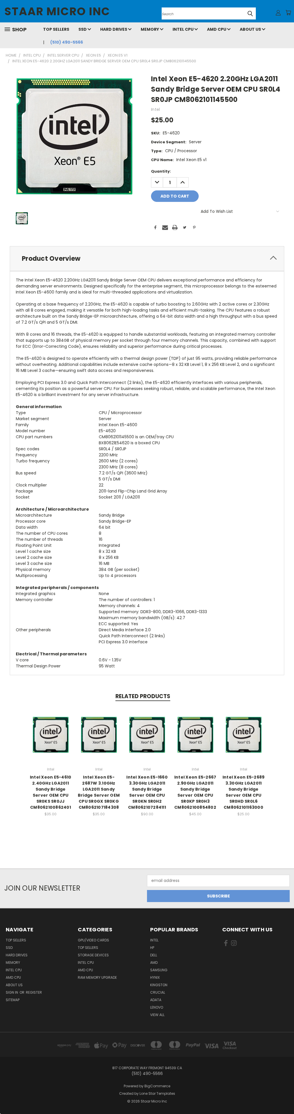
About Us (251, 29)
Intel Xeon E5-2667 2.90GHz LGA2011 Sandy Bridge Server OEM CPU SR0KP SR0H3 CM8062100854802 (195, 792)
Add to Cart (51, 739)
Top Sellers (56, 29)
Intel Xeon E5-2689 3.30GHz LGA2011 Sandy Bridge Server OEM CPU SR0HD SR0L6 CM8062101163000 (244, 792)
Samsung (158, 970)
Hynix (155, 977)
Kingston (158, 984)
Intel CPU (183, 29)
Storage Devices (93, 955)
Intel (154, 940)
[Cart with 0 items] (288, 13)
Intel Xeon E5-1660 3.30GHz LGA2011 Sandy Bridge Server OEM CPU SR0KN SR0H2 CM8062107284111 (147, 792)
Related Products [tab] (142, 696)
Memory (150, 29)
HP (152, 947)
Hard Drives (114, 29)
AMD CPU (217, 29)
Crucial (157, 992)
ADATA (155, 999)
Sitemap (13, 999)
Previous (285, 1096)
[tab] (147, 258)
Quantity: (161, 171)
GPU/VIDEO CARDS (93, 940)
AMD (154, 962)
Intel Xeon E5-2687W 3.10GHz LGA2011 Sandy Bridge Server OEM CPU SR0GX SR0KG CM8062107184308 (99, 792)
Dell (153, 955)
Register (34, 992)
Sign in (12, 992)
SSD (83, 29)
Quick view (50, 728)
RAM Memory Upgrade (97, 977)
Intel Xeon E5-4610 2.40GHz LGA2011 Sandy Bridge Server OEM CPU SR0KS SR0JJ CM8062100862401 (50, 792)
